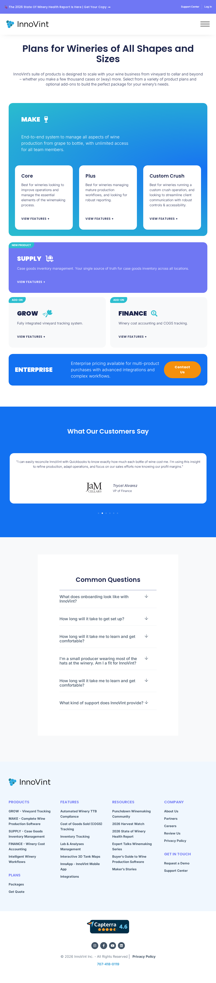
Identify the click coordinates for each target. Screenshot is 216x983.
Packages (16, 884)
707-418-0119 (108, 964)
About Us (171, 811)
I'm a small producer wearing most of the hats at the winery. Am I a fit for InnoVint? (98, 661)
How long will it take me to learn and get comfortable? (97, 638)
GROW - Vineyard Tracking (29, 811)
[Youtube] (112, 945)
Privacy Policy (175, 841)
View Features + (35, 219)
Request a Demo (176, 863)
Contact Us (182, 370)
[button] (98, 513)
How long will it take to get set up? (91, 618)
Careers (170, 826)
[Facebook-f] (103, 945)
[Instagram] (94, 945)
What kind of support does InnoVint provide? (101, 702)
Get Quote (16, 892)
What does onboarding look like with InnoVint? (93, 599)
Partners (170, 819)
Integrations (69, 877)
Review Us (172, 833)
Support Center (176, 871)
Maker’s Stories (124, 869)
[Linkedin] (121, 945)
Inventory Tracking (74, 836)
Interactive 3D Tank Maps (80, 856)
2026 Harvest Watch (128, 824)
